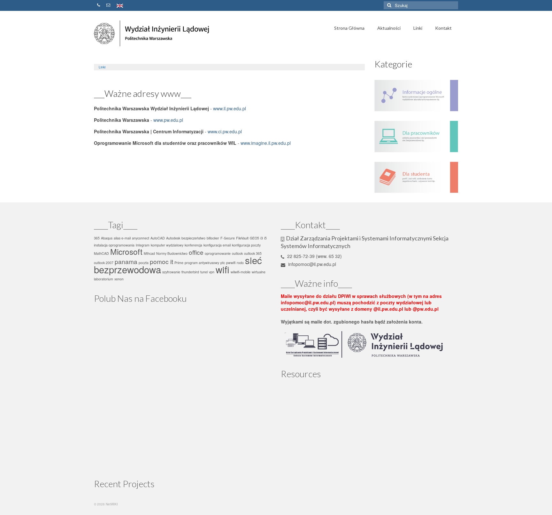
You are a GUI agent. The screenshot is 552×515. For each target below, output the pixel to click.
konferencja (193, 245)
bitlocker (213, 238)
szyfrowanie (171, 271)
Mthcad (149, 253)
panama (126, 261)
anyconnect (140, 238)
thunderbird (190, 271)
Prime (178, 262)
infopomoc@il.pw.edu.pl (311, 264)
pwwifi (230, 262)
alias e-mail (122, 238)
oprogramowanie (218, 253)
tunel (204, 271)
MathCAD (101, 253)
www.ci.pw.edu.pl (225, 131)
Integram (143, 245)
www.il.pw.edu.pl (229, 108)
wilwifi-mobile (240, 271)
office (196, 252)
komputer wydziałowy (167, 245)
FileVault (242, 238)
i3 (261, 238)
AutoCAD (157, 238)
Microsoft (126, 251)
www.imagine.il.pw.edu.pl (266, 143)
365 (97, 238)
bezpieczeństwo (193, 238)
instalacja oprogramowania (114, 245)
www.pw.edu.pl (168, 120)
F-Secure (227, 238)
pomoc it (161, 261)
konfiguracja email (217, 245)
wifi (222, 269)
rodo (240, 262)
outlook (237, 253)
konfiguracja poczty (246, 245)
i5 (265, 238)
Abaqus (106, 238)
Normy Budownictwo (172, 253)
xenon (119, 279)
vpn (211, 271)
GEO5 (254, 238)
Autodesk (173, 238)
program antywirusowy (202, 262)
